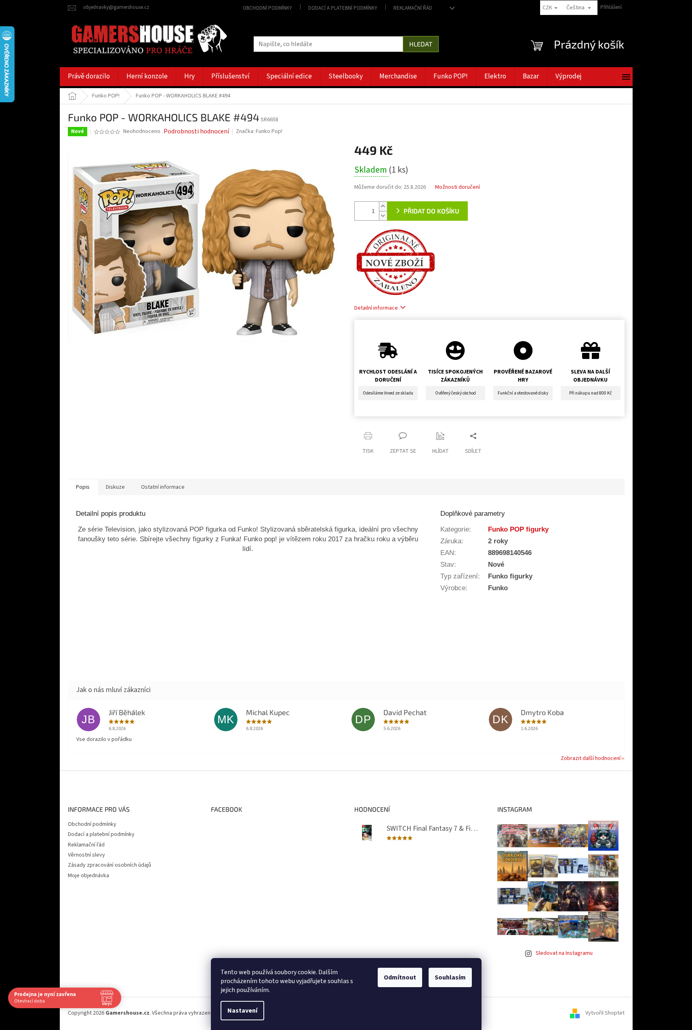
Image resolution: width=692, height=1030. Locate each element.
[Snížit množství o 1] (383, 215)
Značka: (259, 131)
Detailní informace (376, 308)
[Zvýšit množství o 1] (383, 206)
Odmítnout (400, 977)
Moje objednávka (88, 876)
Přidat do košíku (431, 211)
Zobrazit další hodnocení (590, 758)
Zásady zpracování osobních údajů (109, 865)
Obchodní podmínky (267, 8)
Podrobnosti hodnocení (196, 131)
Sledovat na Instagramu (564, 953)
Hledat (420, 44)
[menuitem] (89, 76)
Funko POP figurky (518, 529)
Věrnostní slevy (86, 855)
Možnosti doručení (457, 187)
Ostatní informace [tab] (163, 487)
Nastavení (242, 1010)
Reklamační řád (412, 8)
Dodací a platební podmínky (342, 8)
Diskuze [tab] (115, 487)
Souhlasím (450, 977)
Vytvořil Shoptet (605, 1013)
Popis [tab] (83, 487)
